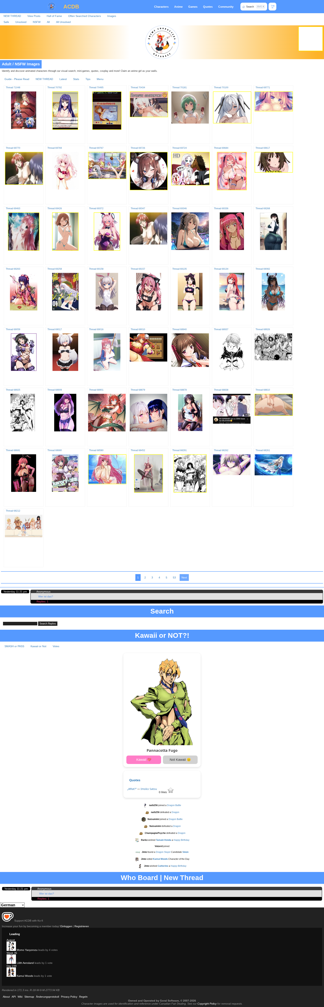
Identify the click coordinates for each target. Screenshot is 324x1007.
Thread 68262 (221, 450)
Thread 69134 (221, 269)
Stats (76, 79)
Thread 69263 (13, 269)
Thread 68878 (179, 390)
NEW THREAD (12, 15)
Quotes (208, 6)
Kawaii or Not (38, 646)
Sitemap (29, 996)
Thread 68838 (221, 390)
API (14, 996)
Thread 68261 (263, 450)
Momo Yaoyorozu (27, 949)
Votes (56, 646)
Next (184, 577)
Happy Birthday (181, 840)
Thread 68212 (13, 511)
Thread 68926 (263, 329)
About (6, 996)
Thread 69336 (221, 208)
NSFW (36, 21)
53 (174, 577)
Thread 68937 (221, 329)
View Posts (33, 15)
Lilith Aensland (25, 962)
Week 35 (12, 952)
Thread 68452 (138, 450)
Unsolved (20, 21)
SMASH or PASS (14, 646)
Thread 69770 (13, 148)
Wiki (20, 996)
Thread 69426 (54, 208)
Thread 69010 (138, 329)
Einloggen (66, 926)
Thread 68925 (13, 390)
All (48, 21)
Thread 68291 (179, 450)
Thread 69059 (13, 329)
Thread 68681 (13, 450)
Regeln (83, 996)
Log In (272, 7)
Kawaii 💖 (143, 760)
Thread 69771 (263, 87)
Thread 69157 (138, 269)
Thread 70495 (96, 87)
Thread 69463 (13, 208)
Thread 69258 (54, 269)
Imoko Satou (149, 789)
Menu (100, 79)
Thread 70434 (138, 87)
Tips (88, 79)
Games (192, 6)
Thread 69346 (179, 208)
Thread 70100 (221, 87)
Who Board (139, 878)
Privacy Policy (69, 996)
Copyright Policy (207, 1003)
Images (111, 15)
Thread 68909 (54, 390)
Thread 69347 (138, 208)
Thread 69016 (96, 329)
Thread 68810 (263, 390)
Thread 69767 (96, 148)
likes (163, 792)
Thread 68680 (54, 450)
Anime (178, 6)
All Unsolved (63, 21)
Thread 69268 (263, 208)
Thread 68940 (179, 329)
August (11, 939)
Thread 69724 (179, 148)
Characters (161, 6)
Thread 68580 (96, 450)
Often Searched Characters (84, 15)
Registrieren (81, 926)
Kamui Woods (24, 975)
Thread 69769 (54, 148)
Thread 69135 (179, 269)
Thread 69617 (263, 148)
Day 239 (11, 965)
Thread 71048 (13, 87)
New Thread (183, 878)
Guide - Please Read (16, 79)
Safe (6, 21)
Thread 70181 (179, 87)
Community (225, 6)
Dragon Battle (174, 805)
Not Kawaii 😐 (180, 760)
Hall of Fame (54, 15)
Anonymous (43, 591)
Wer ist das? (45, 596)
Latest (63, 79)
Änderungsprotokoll (47, 996)
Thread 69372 (96, 208)
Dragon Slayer (163, 852)
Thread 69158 (96, 269)
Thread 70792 (54, 87)
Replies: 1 (42, 601)
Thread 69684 (221, 148)
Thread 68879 (138, 390)
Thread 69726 (138, 148)
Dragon (175, 812)
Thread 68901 (96, 390)
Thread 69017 (54, 329)
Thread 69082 (263, 269)
